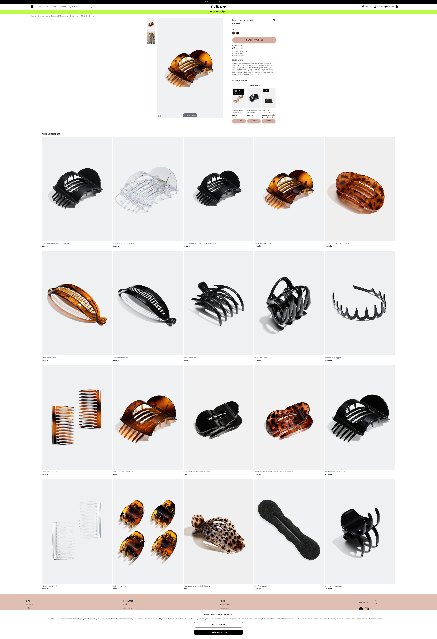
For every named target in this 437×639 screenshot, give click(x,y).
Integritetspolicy (361, 619)
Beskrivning (237, 60)
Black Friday (127, 604)
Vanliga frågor (225, 604)
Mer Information (240, 80)
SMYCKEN (63, 7)
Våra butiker (127, 608)
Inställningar (218, 625)
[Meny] (32, 6)
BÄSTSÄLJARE (51, 7)
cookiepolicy (378, 619)
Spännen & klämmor (58, 16)
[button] (379, 6)
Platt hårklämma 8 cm (89, 16)
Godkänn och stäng (218, 632)
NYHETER (39, 7)
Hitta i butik (239, 48)
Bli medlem (363, 603)
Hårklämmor (74, 16)
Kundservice (224, 608)
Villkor (28, 608)
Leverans (29, 604)
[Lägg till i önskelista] (274, 20)
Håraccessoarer (42, 16)
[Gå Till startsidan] (218, 7)
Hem (32, 16)
